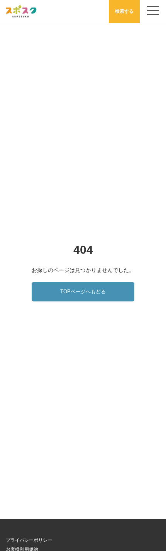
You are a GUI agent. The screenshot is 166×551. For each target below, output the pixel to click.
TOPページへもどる (83, 291)
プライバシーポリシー (29, 540)
